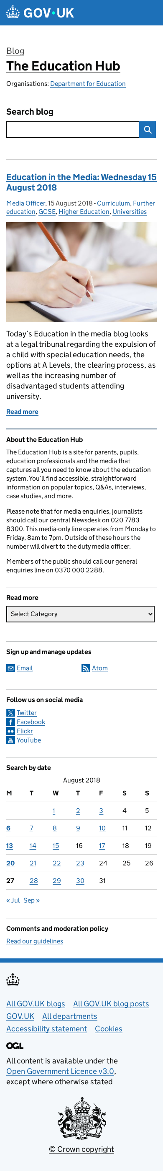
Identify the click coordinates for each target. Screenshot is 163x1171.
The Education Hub (63, 66)
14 (33, 846)
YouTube (29, 740)
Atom (100, 668)
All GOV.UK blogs (35, 1003)
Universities (129, 212)
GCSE (47, 212)
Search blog (29, 112)
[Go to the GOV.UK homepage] (40, 12)
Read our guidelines (34, 941)
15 (56, 846)
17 (102, 846)
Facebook (31, 722)
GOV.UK (20, 1016)
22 (57, 863)
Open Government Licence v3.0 (60, 1071)
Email (25, 668)
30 (80, 881)
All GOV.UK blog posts (111, 1003)
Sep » (31, 900)
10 (102, 828)
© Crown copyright (81, 1149)
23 (80, 863)
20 (10, 863)
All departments (69, 1016)
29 (57, 881)
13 (9, 846)
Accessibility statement (46, 1028)
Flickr (25, 731)
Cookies (108, 1028)
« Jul (13, 900)
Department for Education (88, 84)
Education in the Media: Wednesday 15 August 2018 (81, 182)
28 (34, 881)
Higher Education (84, 212)
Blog (15, 50)
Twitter (27, 713)
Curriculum (113, 203)
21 (33, 863)
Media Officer (25, 203)
